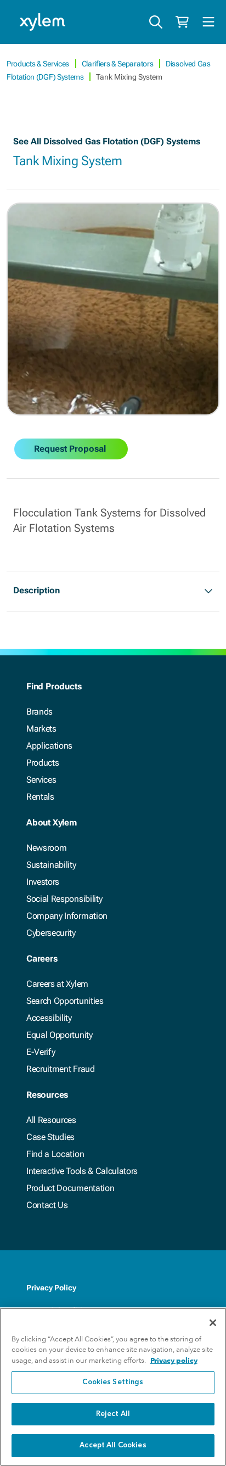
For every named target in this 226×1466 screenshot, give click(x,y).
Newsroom (46, 847)
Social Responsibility (64, 899)
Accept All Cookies (113, 1445)
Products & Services (39, 63)
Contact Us (47, 1205)
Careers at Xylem (57, 984)
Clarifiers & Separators (118, 63)
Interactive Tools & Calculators (82, 1171)
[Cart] (182, 22)
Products (42, 762)
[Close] (213, 1323)
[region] (113, 1386)
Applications (49, 745)
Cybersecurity (51, 933)
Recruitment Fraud (60, 1069)
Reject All (113, 1414)
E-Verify (40, 1052)
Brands (39, 711)
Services (41, 779)
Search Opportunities (65, 1001)
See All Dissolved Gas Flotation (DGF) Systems (106, 141)
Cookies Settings (112, 1382)
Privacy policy (173, 1360)
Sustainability (51, 865)
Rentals (40, 796)
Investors (42, 882)
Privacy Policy (51, 1287)
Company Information (67, 916)
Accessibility (49, 1018)
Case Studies (50, 1137)
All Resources (51, 1120)
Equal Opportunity (59, 1035)
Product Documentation (70, 1188)
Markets (41, 728)
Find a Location (55, 1154)
